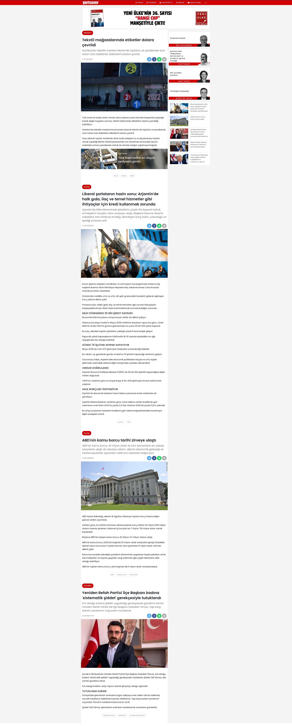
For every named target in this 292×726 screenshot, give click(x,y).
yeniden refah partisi (137, 715)
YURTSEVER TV (167, 2)
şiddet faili (122, 715)
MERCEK (181, 2)
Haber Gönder (195, 2)
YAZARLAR (152, 2)
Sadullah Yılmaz (109, 715)
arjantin (120, 422)
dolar (116, 176)
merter (123, 176)
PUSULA (140, 2)
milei (128, 422)
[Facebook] (154, 59)
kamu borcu (121, 574)
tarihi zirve (133, 574)
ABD (112, 574)
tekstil (132, 176)
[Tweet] (149, 59)
